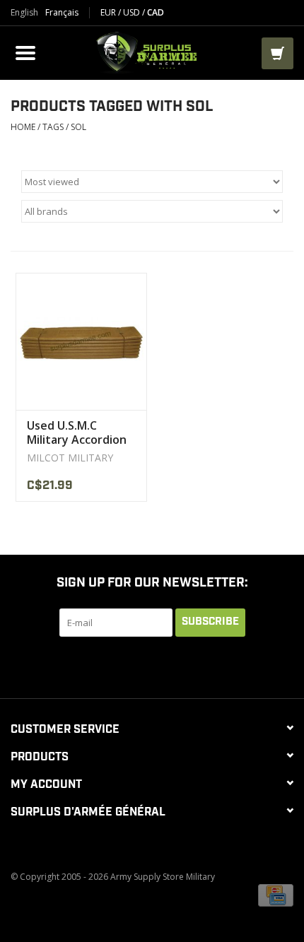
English (24, 12)
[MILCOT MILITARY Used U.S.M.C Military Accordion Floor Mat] (81, 342)
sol (78, 127)
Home (23, 127)
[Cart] (277, 53)
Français (61, 12)
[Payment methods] (275, 894)
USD (132, 12)
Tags (53, 127)
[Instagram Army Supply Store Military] (215, 665)
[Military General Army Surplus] (150, 51)
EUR (109, 12)
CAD (155, 12)
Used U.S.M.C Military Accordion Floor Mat (77, 432)
